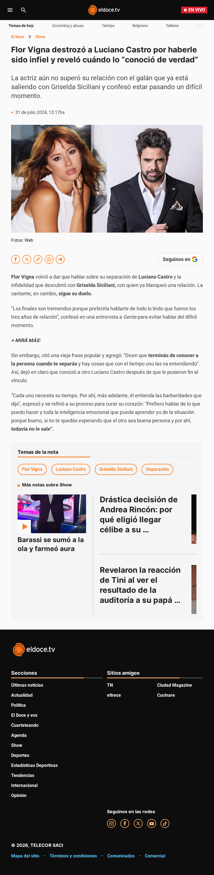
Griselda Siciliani (116, 469)
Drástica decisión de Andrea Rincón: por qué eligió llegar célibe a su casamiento (140, 519)
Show (40, 37)
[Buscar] (23, 10)
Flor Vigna (32, 469)
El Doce (17, 37)
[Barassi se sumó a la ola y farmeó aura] (52, 513)
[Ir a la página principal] (104, 10)
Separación (157, 469)
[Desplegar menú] (10, 10)
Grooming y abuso (68, 25)
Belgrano (140, 25)
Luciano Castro (71, 469)
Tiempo (108, 25)
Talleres (172, 25)
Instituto (204, 25)
